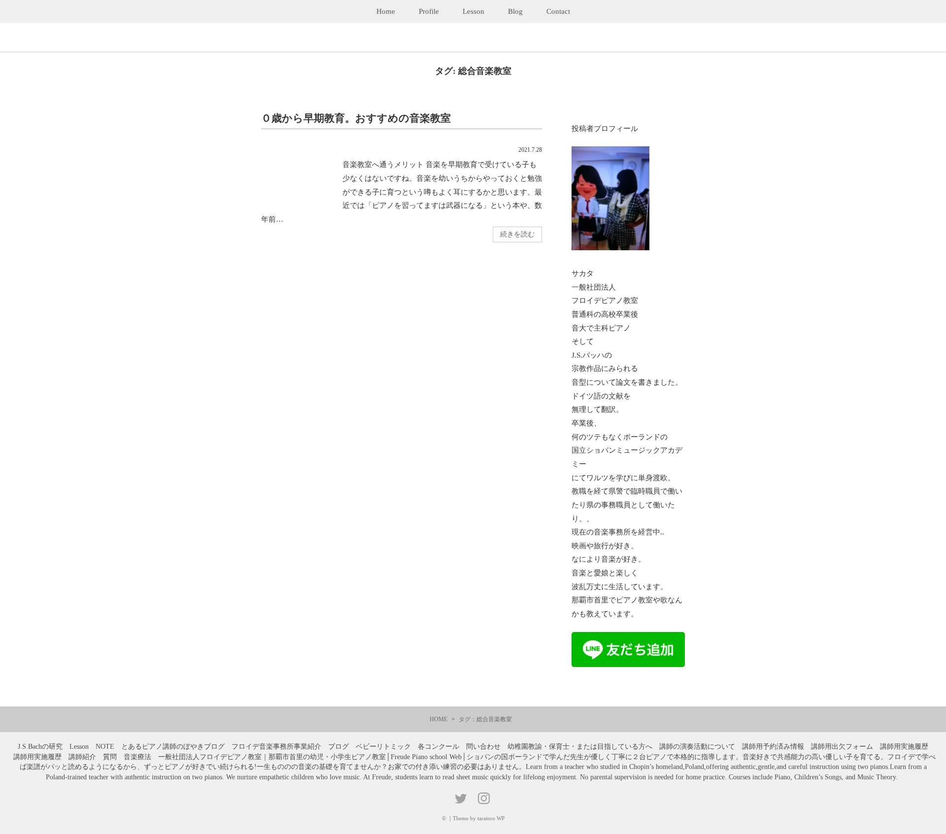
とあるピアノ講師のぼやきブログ (173, 746)
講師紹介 (82, 757)
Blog (515, 11)
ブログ (338, 746)
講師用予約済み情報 (773, 746)
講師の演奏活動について (697, 746)
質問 (110, 757)
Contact (558, 11)
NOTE (105, 746)
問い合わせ (483, 746)
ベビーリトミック (383, 746)
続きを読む (517, 234)
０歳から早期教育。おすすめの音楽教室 (356, 118)
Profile (429, 11)
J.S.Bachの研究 (40, 746)
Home (385, 11)
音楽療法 (137, 757)
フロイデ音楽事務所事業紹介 (276, 746)
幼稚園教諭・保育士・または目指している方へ (579, 746)
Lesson (473, 11)
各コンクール (438, 746)
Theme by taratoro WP (479, 818)
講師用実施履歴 (904, 746)
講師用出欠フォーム (842, 746)
